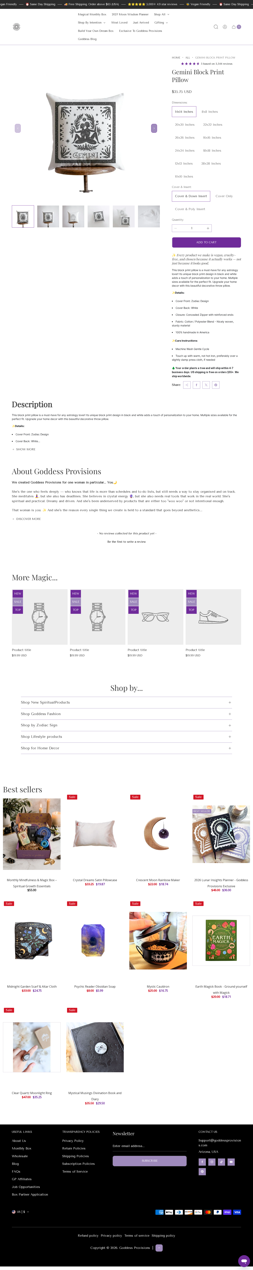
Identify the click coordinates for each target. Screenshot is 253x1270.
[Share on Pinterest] (215, 385)
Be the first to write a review (126, 541)
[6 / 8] (149, 216)
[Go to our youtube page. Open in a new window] (231, 1162)
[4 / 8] (98, 216)
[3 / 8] (73, 216)
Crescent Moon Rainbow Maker (158, 880)
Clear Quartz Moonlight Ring (32, 1093)
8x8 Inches (210, 112)
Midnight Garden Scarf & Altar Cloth (32, 986)
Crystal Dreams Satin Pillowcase (95, 880)
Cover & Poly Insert (190, 209)
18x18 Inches (212, 150)
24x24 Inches (185, 150)
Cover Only (224, 196)
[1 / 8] (23, 216)
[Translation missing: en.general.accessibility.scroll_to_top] (159, 1247)
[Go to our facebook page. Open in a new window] (202, 1162)
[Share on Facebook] (196, 385)
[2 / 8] (48, 216)
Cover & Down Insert (191, 196)
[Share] (187, 385)
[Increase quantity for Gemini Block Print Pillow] (208, 228)
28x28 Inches (211, 163)
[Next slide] (154, 128)
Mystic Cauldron (158, 986)
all (187, 57)
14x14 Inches (184, 112)
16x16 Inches (212, 137)
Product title (21, 650)
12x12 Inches (184, 163)
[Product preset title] (40, 617)
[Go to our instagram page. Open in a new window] (212, 1162)
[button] (126, 541)
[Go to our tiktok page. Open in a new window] (221, 1162)
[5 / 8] (124, 216)
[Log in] (225, 27)
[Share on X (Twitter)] (206, 385)
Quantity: (178, 219)
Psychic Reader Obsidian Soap (95, 986)
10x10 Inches (184, 176)
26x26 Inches (185, 137)
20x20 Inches (185, 124)
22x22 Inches (212, 124)
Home (176, 57)
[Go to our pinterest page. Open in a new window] (202, 1171)
